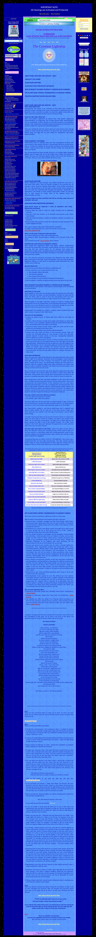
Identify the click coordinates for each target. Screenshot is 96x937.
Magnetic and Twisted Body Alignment (12, 132)
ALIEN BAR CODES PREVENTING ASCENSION (39, 86)
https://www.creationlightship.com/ (50, 932)
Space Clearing (8, 128)
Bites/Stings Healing (9, 108)
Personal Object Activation (10, 208)
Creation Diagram (8, 78)
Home (6, 62)
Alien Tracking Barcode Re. (10, 184)
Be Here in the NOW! (9, 105)
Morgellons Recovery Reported (13, 68)
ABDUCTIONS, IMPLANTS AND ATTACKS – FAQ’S (40, 76)
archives (81, 57)
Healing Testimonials (13, 43)
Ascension (7, 75)
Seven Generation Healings (10, 146)
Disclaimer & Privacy (9, 248)
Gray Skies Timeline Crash (10, 160)
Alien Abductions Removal (10, 167)
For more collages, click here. (84, 156)
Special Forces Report (10, 90)
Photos (6, 234)
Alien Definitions (8, 157)
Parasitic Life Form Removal (10, 170)
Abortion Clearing (8, 112)
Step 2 (48, 42)
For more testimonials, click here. (84, 130)
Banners (6, 241)
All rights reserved (59, 932)
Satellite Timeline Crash (9, 159)
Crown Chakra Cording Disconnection (12, 173)
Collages (10, 234)
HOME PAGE (13, 18)
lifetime (66, 18)
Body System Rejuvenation (10, 119)
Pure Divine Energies (9, 79)
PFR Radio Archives (8, 224)
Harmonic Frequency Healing (10, 124)
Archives (11, 215)
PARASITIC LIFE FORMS (32, 79)
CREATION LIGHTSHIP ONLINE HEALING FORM (40, 96)
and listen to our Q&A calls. (84, 82)
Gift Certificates (8, 101)
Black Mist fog (7, 162)
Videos (6, 232)
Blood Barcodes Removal (9, 188)
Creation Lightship (8, 76)
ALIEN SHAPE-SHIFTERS (33, 82)
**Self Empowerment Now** (10, 142)
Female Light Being (8, 152)
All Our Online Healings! (9, 97)
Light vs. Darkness (9, 85)
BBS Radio (7, 215)
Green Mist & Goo (8, 163)
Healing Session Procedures (10, 82)
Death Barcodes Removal (9, 190)
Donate (6, 239)
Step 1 (44, 42)
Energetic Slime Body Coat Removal (11, 174)
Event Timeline (9, 86)
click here (52, 803)
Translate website (84, 37)
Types (40, 42)
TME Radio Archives (8, 221)
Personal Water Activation (10, 207)
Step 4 (57, 42)
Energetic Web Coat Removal (10, 177)
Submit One (16, 66)
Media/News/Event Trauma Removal (11, 138)
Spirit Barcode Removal (9, 195)
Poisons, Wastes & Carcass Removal (11, 176)
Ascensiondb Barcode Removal (11, 187)
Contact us (7, 69)
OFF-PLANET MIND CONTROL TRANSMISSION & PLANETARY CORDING (48, 93)
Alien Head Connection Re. (10, 166)
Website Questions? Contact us (69, 17)
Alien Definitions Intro (10, 89)
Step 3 (53, 42)
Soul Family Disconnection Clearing (11, 127)
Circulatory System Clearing (10, 120)
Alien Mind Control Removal (10, 169)
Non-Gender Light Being (9, 153)
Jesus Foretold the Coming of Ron (11, 65)
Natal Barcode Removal (9, 194)
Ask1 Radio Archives (9, 222)
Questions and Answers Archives (11, 225)
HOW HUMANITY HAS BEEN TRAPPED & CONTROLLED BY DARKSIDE (47, 89)
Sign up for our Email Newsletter (84, 20)
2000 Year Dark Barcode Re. (10, 183)
